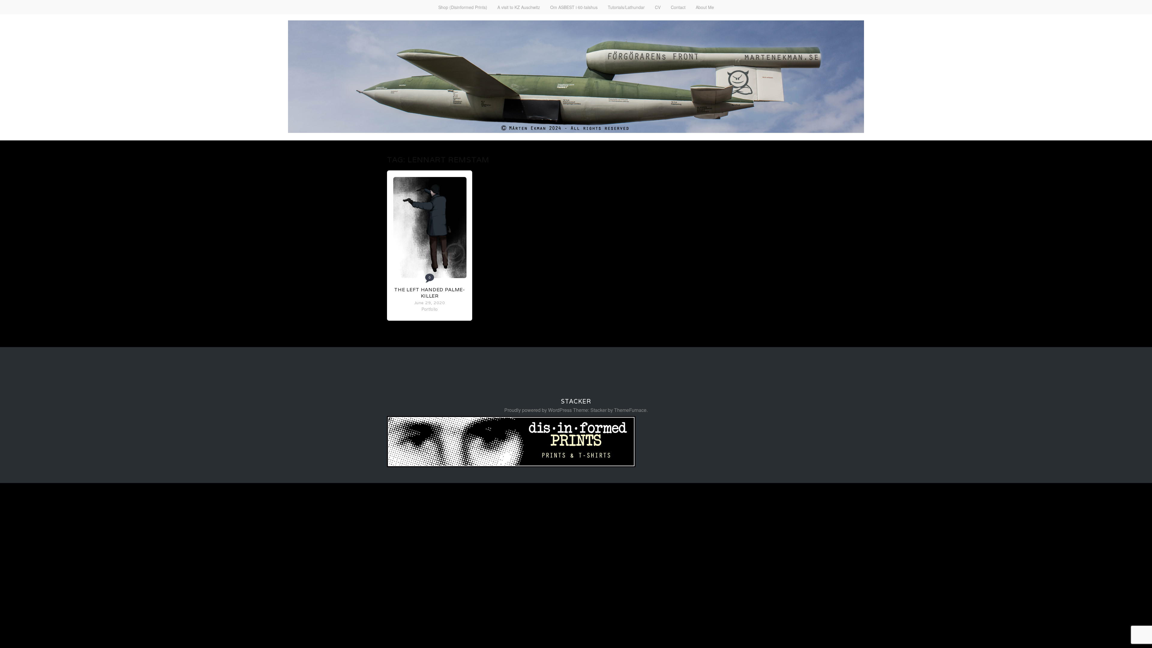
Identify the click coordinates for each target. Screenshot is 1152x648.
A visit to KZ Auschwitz (518, 7)
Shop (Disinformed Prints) (462, 7)
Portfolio (430, 309)
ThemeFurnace (630, 409)
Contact (678, 7)
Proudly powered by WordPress (538, 409)
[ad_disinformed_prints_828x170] (511, 465)
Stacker (576, 401)
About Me (705, 7)
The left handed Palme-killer (429, 292)
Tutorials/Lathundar (626, 7)
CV (658, 7)
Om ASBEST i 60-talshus (574, 7)
